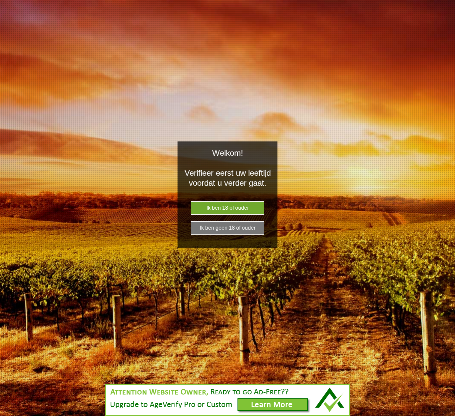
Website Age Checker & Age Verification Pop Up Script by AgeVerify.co (446, 414)
